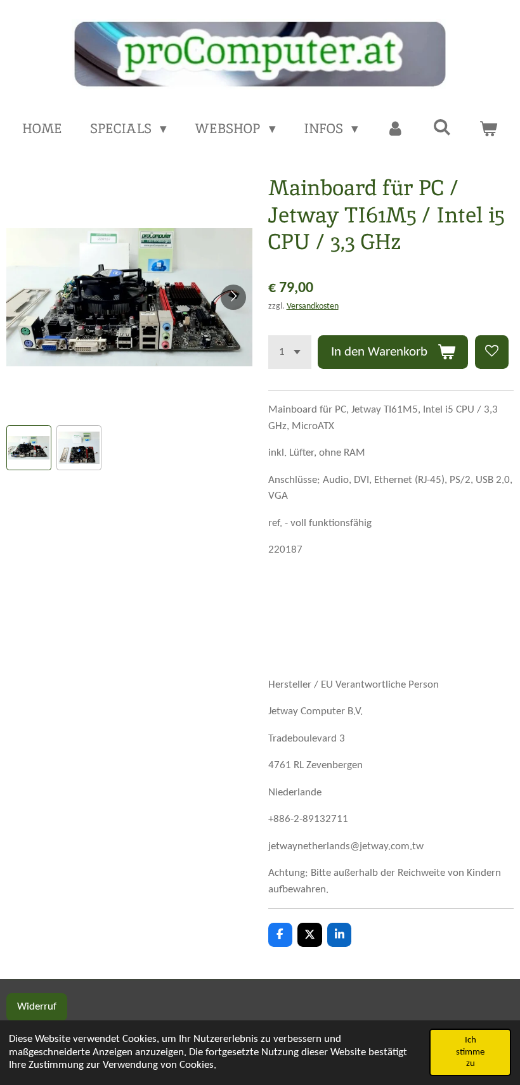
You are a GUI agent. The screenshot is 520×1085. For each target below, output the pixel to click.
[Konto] (395, 129)
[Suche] (442, 127)
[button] (28, 447)
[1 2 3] (289, 352)
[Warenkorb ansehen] (489, 129)
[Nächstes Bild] (233, 297)
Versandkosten (313, 306)
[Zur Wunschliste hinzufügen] (492, 352)
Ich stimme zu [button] (470, 1052)
